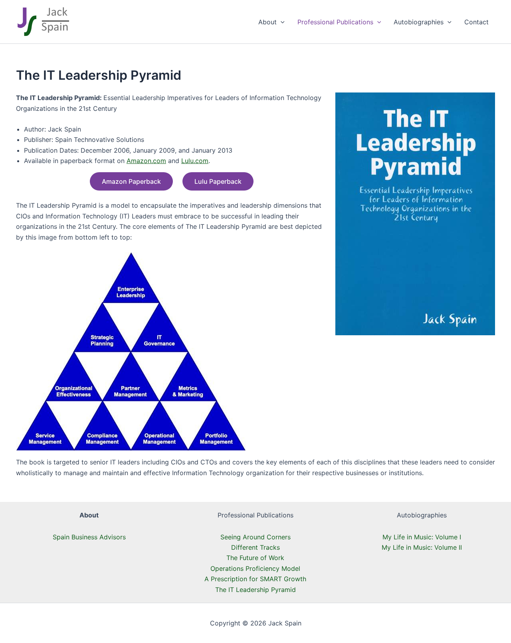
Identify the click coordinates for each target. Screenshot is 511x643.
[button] (281, 22)
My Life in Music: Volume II (422, 547)
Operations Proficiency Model (255, 568)
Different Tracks (255, 547)
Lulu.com (194, 161)
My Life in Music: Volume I (421, 537)
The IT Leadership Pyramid (255, 590)
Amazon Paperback (131, 181)
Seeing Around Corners (255, 537)
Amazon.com (146, 161)
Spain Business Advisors (89, 537)
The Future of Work (255, 558)
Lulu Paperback (218, 181)
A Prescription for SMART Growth (255, 579)
